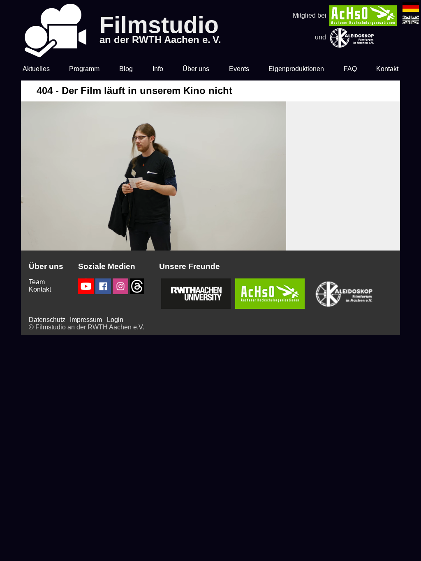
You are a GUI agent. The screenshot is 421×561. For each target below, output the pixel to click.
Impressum (86, 319)
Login (115, 319)
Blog (126, 68)
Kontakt (387, 68)
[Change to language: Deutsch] (410, 9)
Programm (84, 68)
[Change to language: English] (410, 21)
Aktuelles (36, 68)
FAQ (350, 68)
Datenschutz (47, 319)
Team (37, 281)
